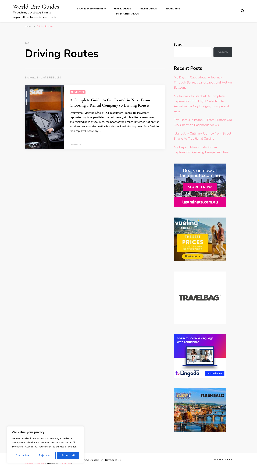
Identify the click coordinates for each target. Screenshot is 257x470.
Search (178, 44)
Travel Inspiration (90, 8)
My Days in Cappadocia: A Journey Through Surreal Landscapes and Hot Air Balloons (203, 82)
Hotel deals (122, 8)
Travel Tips (172, 8)
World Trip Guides (36, 6)
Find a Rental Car (128, 13)
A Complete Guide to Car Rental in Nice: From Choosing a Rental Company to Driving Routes (110, 102)
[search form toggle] (242, 10)
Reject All (45, 455)
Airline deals (148, 8)
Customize (22, 455)
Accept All (68, 455)
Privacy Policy (222, 459)
